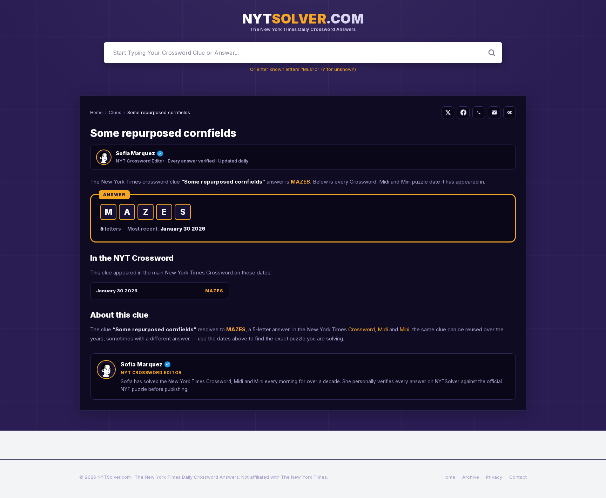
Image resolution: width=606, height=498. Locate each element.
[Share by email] (494, 112)
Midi (383, 329)
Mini (404, 329)
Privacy (494, 477)
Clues (115, 112)
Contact (518, 477)
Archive (470, 477)
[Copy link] (509, 112)
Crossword (361, 329)
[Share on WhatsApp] (478, 112)
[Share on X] (448, 112)
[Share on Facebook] (463, 112)
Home (96, 112)
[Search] (491, 53)
